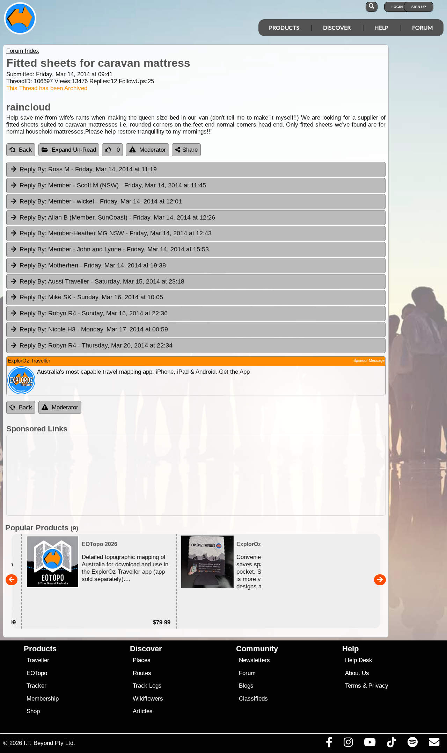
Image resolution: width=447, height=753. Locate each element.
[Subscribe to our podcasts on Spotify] (412, 743)
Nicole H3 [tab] (94, 329)
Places (142, 660)
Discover (337, 27)
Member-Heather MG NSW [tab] (116, 233)
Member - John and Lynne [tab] (114, 249)
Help (381, 27)
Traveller (38, 660)
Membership (43, 698)
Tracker (36, 685)
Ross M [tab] (88, 169)
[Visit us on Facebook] (329, 743)
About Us (357, 673)
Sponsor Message (368, 360)
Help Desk (358, 660)
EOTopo (37, 673)
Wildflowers (148, 698)
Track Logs (147, 685)
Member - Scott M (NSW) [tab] (113, 185)
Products (284, 27)
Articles (143, 711)
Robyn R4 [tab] (94, 313)
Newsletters (254, 660)
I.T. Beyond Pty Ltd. (49, 742)
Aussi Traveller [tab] (102, 281)
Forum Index (22, 51)
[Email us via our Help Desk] (434, 743)
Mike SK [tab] (91, 297)
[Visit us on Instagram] (348, 743)
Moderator (152, 149)
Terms (353, 685)
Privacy (378, 685)
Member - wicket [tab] (101, 201)
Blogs (246, 685)
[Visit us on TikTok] (391, 743)
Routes (142, 673)
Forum (422, 27)
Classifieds (253, 698)
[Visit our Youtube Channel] (370, 743)
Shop (33, 711)
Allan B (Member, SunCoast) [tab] (117, 217)
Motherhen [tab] (93, 265)
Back (25, 149)
